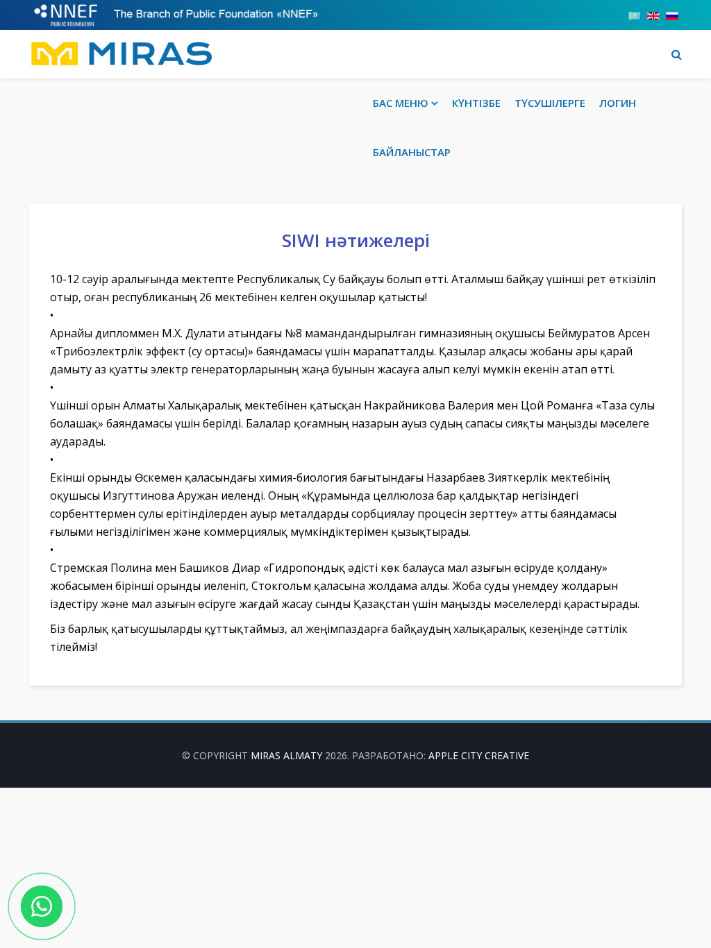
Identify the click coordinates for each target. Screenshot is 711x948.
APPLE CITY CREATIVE (478, 755)
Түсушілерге (550, 103)
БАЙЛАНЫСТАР (412, 152)
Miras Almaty (286, 755)
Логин (617, 103)
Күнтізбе (476, 103)
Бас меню (400, 103)
